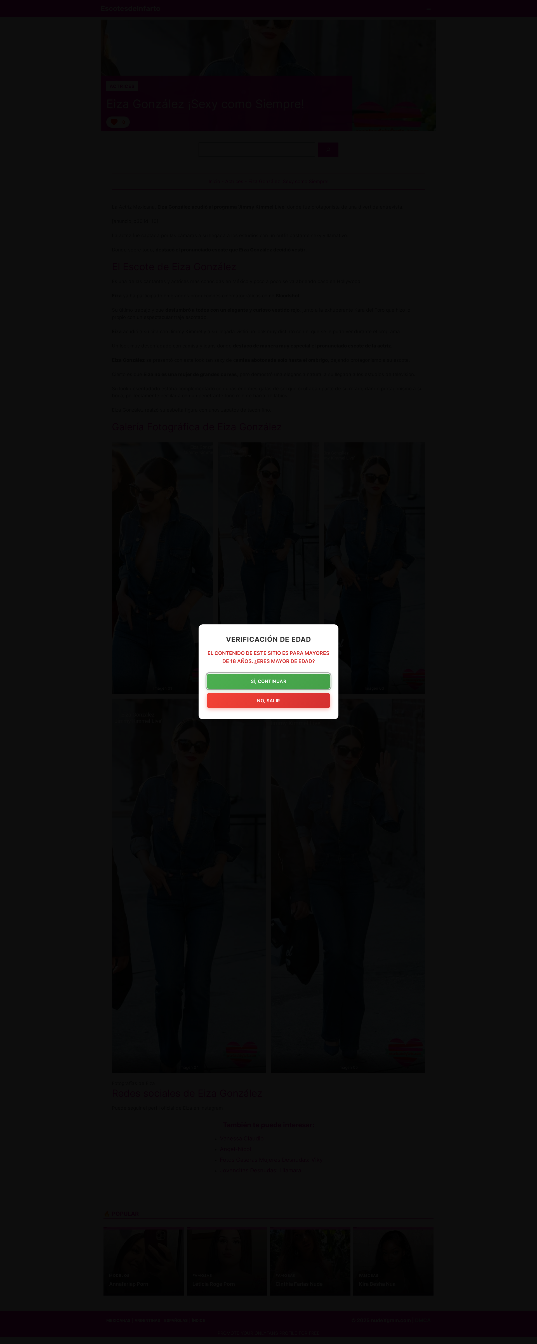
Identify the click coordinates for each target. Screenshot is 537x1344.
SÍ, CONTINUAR (268, 681)
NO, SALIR (268, 701)
